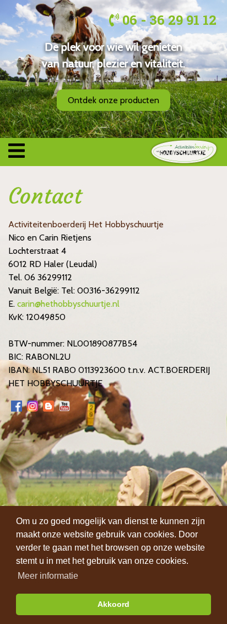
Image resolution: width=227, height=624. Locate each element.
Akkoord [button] (113, 604)
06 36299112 (48, 277)
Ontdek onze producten (113, 100)
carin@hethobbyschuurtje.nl (68, 303)
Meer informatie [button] (48, 575)
